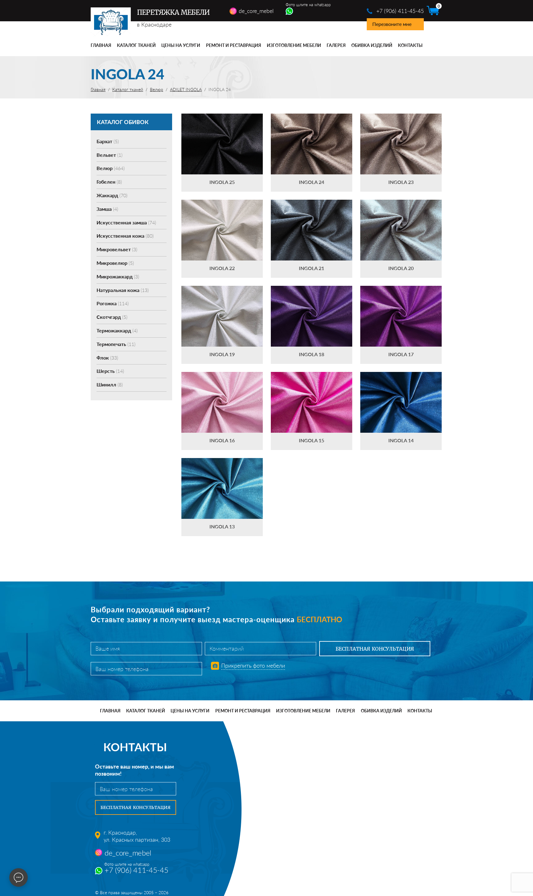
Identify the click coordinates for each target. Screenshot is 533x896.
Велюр (111, 168)
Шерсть (110, 371)
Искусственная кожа (125, 236)
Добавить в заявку (222, 153)
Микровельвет (117, 249)
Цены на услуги (180, 45)
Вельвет (109, 155)
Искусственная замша (126, 222)
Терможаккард (117, 330)
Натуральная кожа (123, 290)
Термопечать (116, 344)
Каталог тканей (136, 45)
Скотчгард (112, 317)
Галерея (336, 45)
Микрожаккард (118, 276)
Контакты (410, 45)
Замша (107, 209)
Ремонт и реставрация (233, 45)
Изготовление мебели (294, 45)
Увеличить (222, 135)
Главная (101, 45)
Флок (107, 357)
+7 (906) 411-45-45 (400, 10)
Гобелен (109, 182)
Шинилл (110, 384)
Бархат (108, 141)
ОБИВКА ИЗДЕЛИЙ (371, 45)
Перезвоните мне (391, 24)
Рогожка (113, 303)
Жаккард (112, 195)
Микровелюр (115, 263)
